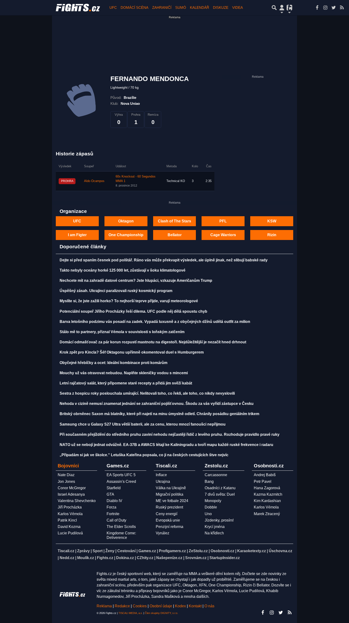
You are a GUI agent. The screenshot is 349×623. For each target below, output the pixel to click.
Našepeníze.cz (169, 558)
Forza (111, 507)
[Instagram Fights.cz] (325, 7)
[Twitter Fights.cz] (333, 7)
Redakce (122, 606)
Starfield (114, 488)
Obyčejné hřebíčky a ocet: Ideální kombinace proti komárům (113, 363)
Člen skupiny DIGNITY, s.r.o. (161, 613)
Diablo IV (114, 501)
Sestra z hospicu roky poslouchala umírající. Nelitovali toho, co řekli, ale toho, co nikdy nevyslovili (147, 393)
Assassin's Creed (121, 481)
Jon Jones (66, 481)
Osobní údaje (161, 606)
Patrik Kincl (67, 520)
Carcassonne (216, 475)
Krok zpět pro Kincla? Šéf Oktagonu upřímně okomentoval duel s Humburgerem (132, 352)
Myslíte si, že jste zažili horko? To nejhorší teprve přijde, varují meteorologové (129, 301)
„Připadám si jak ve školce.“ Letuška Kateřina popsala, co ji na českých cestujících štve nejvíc (144, 455)
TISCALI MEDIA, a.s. (130, 613)
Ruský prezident (169, 507)
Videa (237, 7)
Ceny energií (166, 514)
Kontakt (196, 606)
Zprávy (83, 551)
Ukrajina (163, 481)
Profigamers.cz (172, 551)
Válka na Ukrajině (171, 488)
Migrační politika (169, 494)
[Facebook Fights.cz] (317, 7)
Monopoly (213, 501)
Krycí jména (215, 527)
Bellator (175, 235)
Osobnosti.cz (222, 551)
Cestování (126, 551)
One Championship (125, 235)
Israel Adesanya (71, 494)
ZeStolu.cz (198, 551)
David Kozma (69, 527)
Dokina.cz (125, 558)
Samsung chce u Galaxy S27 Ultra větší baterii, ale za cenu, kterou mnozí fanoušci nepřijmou (143, 424)
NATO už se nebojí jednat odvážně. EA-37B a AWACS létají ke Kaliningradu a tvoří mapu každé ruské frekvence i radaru (166, 445)
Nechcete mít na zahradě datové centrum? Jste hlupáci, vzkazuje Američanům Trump (136, 280)
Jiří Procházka (70, 507)
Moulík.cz (85, 558)
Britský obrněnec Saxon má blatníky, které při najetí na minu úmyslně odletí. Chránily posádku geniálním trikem (159, 414)
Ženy (109, 551)
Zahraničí (161, 7)
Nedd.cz (67, 558)
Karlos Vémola (70, 514)
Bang (209, 481)
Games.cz (147, 551)
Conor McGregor (72, 488)
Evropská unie (168, 520)
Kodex (181, 606)
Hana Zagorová (267, 488)
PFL (223, 221)
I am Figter (77, 235)
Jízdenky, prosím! (219, 520)
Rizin (271, 235)
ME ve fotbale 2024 (172, 501)
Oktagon (126, 221)
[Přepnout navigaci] (282, 7)
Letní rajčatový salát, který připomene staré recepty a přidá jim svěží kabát (126, 383)
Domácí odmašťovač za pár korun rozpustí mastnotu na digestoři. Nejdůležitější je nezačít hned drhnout (153, 342)
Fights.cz (105, 558)
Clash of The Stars (174, 221)
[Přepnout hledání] (274, 7)
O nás (209, 606)
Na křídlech (214, 533)
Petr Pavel (262, 481)
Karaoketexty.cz (251, 551)
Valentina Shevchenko (77, 501)
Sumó (180, 7)
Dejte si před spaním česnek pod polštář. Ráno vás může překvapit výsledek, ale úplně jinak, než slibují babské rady (164, 260)
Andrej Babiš (265, 475)
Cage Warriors (223, 235)
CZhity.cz (145, 558)
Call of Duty (116, 520)
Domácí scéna (134, 7)
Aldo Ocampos (94, 181)
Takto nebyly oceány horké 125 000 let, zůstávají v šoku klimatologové (122, 270)
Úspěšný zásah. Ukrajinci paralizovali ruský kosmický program (116, 291)
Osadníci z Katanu (220, 488)
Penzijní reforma (169, 527)
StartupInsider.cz (224, 558)
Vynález (162, 533)
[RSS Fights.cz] (341, 7)
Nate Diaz (66, 475)
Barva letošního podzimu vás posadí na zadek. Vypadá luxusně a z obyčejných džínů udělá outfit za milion (155, 322)
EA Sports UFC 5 (121, 475)
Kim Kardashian (267, 501)
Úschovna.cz (280, 551)
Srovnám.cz (196, 558)
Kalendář (199, 7)
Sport (98, 551)
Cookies (140, 606)
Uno (208, 514)
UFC (113, 7)
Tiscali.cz (66, 551)
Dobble (211, 507)
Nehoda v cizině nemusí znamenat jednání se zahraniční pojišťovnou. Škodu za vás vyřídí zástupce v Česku (157, 404)
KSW (271, 221)
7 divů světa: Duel (220, 494)
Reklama (104, 606)
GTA (110, 494)
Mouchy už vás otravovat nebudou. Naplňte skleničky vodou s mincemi (124, 373)
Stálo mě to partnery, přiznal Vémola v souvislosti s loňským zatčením (122, 332)
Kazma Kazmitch (268, 494)
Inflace (161, 475)
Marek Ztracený (267, 514)
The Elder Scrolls (121, 527)
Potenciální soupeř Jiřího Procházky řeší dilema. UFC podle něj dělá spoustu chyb (133, 311)
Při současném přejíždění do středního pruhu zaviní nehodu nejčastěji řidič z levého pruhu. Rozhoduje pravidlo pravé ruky (169, 434)
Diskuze (220, 7)
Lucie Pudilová (70, 533)
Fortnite (113, 514)
